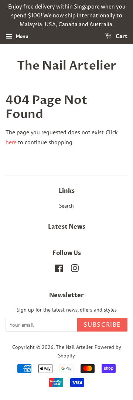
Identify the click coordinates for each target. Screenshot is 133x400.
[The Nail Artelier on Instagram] (75, 269)
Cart (121, 36)
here (11, 142)
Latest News (66, 227)
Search (66, 205)
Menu (21, 36)
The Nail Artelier (66, 66)
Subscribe (102, 325)
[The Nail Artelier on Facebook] (59, 269)
